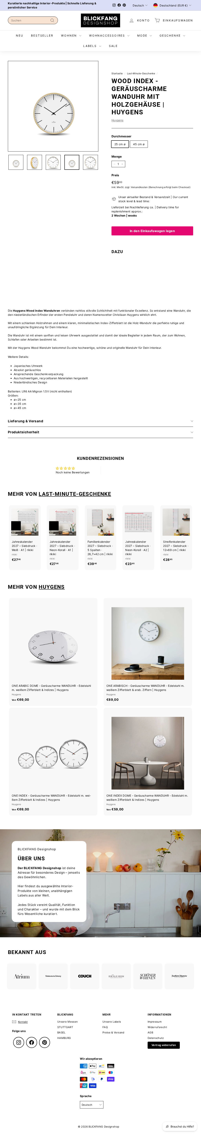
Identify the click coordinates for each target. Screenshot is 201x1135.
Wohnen (69, 35)
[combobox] (33, 20)
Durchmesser (121, 136)
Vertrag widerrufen (164, 1045)
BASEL (61, 1032)
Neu (19, 35)
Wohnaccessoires (107, 35)
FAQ (105, 1027)
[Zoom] (53, 106)
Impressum (155, 1021)
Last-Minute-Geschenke (141, 73)
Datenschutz (156, 1037)
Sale (113, 46)
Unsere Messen (67, 1021)
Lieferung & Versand (25, 421)
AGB (150, 1032)
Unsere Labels (111, 1021)
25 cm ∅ (120, 144)
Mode (143, 35)
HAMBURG (64, 1037)
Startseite (117, 73)
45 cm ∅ (138, 144)
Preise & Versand (113, 1032)
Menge (116, 156)
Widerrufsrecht (157, 1027)
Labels (90, 46)
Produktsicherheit (23, 432)
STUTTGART (65, 1027)
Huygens (117, 120)
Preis (115, 175)
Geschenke (171, 35)
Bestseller (42, 35)
